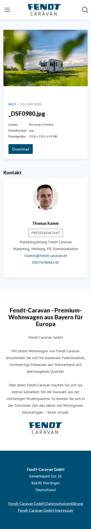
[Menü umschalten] (7, 9)
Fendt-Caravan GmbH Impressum (45, 510)
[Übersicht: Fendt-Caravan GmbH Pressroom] (44, 10)
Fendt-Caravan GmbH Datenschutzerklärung (45, 503)
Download (20, 149)
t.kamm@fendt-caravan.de (45, 255)
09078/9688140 (45, 262)
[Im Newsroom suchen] (85, 9)
